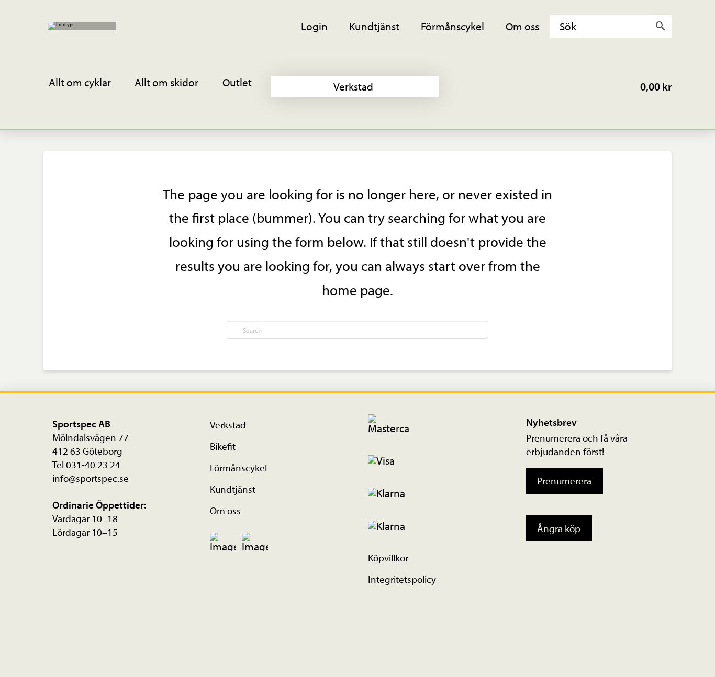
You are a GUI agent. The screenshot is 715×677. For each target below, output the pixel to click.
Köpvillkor (388, 557)
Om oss (225, 510)
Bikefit (223, 446)
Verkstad (228, 425)
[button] (86, 86)
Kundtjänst (232, 489)
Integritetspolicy (402, 579)
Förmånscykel (238, 467)
